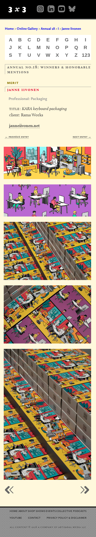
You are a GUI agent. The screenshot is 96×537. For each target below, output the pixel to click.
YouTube (16, 517)
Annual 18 (48, 29)
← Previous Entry (17, 136)
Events (51, 511)
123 (86, 55)
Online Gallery (27, 29)
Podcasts (79, 511)
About (22, 511)
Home (9, 29)
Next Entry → (82, 136)
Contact (34, 517)
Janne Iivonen (71, 29)
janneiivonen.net (24, 125)
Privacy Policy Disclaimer (66, 517)
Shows (40, 511)
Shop (31, 511)
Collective (64, 511)
